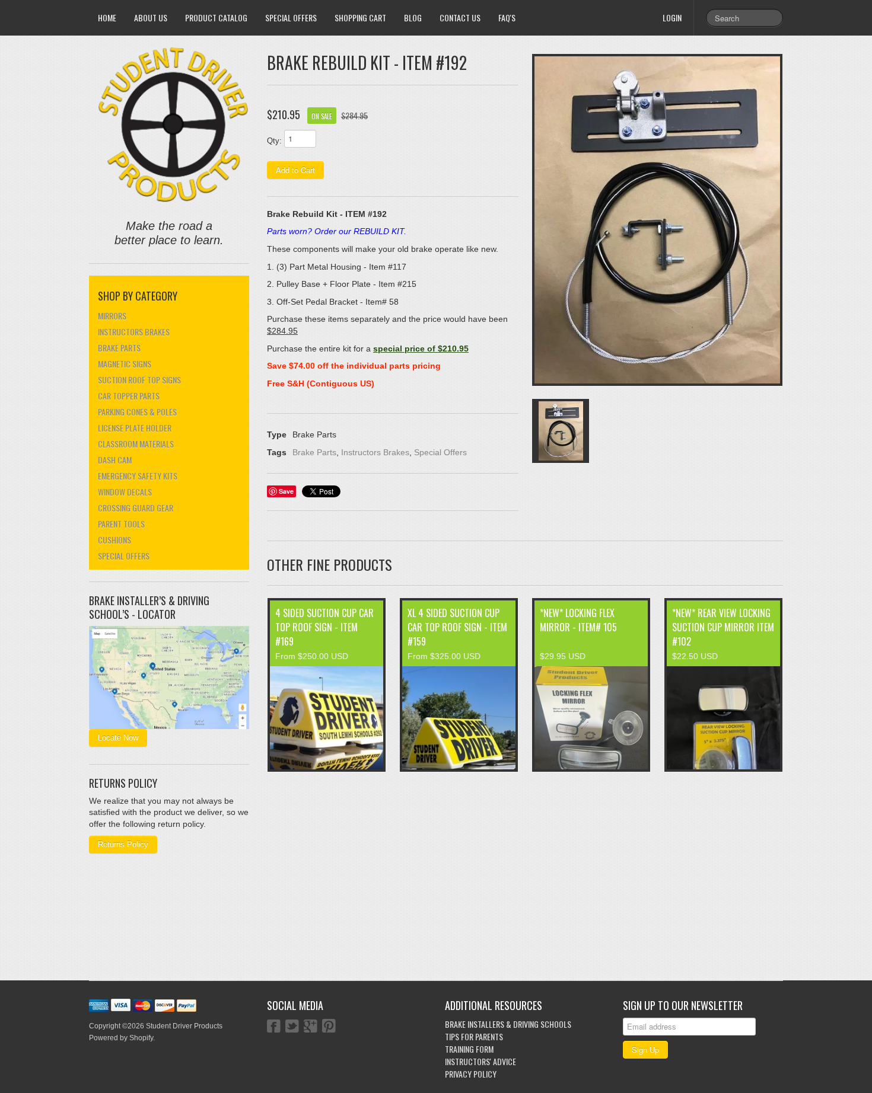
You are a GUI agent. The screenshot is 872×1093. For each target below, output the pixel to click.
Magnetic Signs (124, 363)
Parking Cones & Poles (137, 411)
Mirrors (112, 315)
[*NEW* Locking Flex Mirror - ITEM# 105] (591, 717)
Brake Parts (119, 347)
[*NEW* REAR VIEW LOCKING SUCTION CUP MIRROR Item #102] (723, 717)
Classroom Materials (136, 443)
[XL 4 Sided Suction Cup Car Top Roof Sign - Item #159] (458, 717)
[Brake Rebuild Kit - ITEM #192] (657, 219)
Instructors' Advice (480, 1061)
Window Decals (125, 491)
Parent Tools (121, 523)
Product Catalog (216, 17)
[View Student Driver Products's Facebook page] (274, 1027)
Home (107, 17)
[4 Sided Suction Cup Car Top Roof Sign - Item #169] (326, 717)
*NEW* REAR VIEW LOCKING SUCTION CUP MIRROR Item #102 (723, 627)
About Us (150, 17)
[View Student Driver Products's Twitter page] (292, 1027)
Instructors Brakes (134, 331)
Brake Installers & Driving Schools (508, 1024)
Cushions (114, 539)
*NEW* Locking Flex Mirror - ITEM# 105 (578, 620)
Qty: (274, 140)
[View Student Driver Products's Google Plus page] (310, 1027)
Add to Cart (295, 169)
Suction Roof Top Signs (139, 379)
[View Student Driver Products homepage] (173, 125)
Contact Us (460, 17)
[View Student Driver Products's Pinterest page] (329, 1027)
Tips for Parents (474, 1036)
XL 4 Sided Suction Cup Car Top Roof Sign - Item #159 (457, 627)
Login (672, 17)
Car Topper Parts (129, 395)
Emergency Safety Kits (137, 475)
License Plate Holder (134, 427)
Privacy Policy (471, 1074)
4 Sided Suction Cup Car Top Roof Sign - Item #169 (324, 627)
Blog (413, 17)
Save (286, 491)
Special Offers (291, 17)
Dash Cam (115, 459)
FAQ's (506, 17)
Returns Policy (123, 844)
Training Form (469, 1049)
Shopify (141, 1038)
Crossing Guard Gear (135, 507)
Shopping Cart (360, 17)
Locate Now (118, 737)
